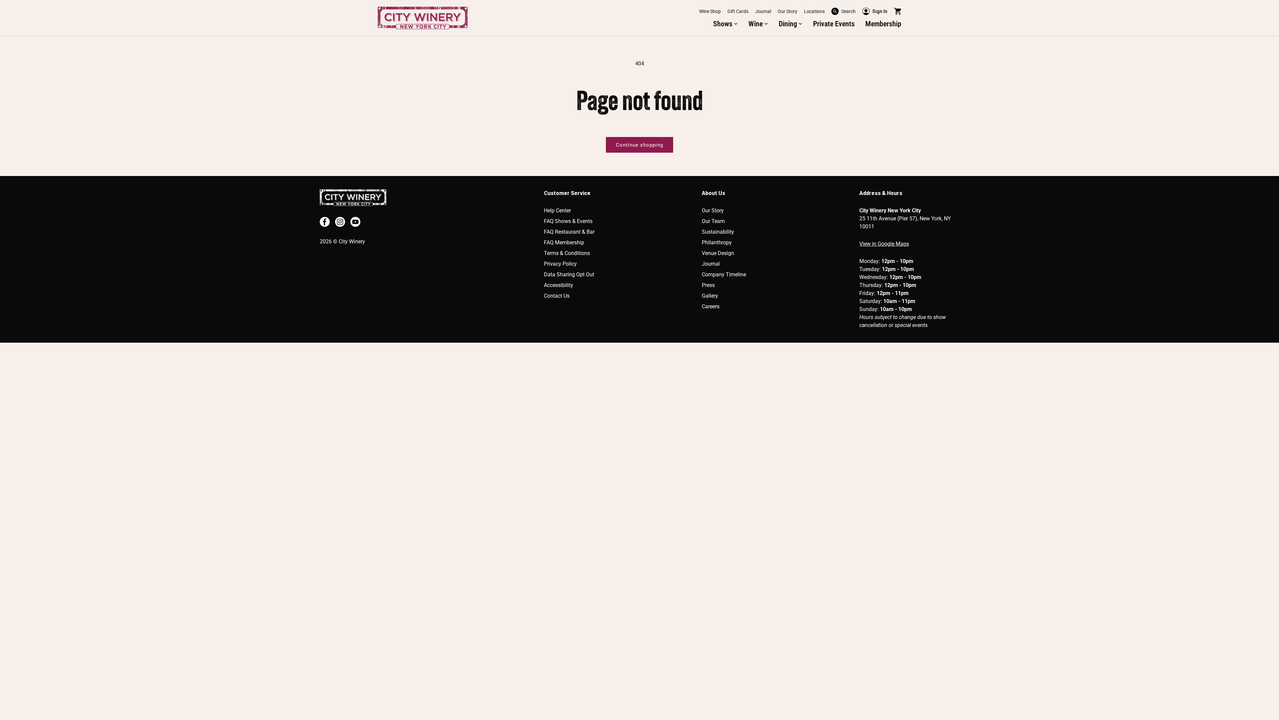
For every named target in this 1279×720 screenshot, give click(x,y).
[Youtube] (355, 222)
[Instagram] (340, 222)
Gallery (710, 296)
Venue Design (718, 253)
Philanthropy (717, 242)
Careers (710, 306)
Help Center (557, 210)
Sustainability (718, 232)
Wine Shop (710, 11)
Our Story (787, 11)
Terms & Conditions (567, 253)
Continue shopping (639, 145)
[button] (843, 11)
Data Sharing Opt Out (569, 274)
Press (708, 285)
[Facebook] (325, 222)
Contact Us (557, 296)
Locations (814, 11)
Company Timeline (724, 274)
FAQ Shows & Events (568, 221)
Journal (763, 11)
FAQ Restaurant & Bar (569, 232)
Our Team (713, 221)
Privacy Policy (560, 264)
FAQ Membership (564, 242)
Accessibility (558, 285)
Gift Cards (737, 11)
